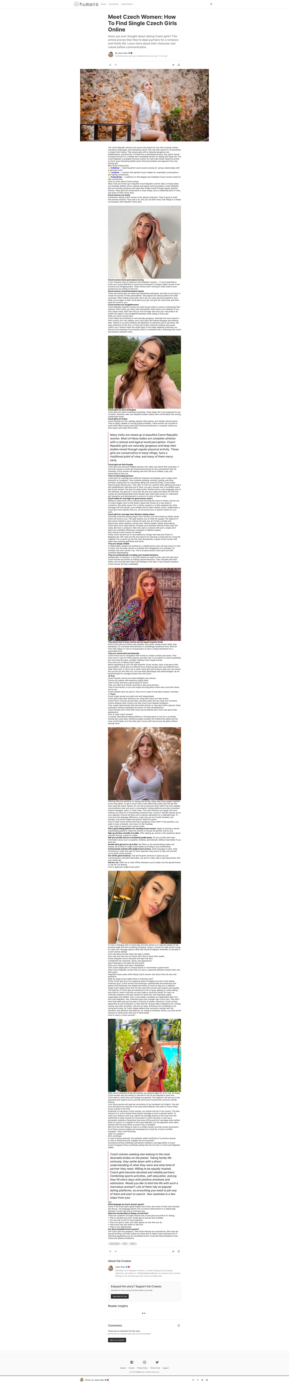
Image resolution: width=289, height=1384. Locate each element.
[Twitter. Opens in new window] (157, 1362)
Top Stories (113, 4)
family (133, 1244)
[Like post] (115, 65)
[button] (173, 65)
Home (103, 4)
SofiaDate (115, 168)
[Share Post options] (173, 65)
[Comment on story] (110, 65)
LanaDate (115, 172)
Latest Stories (127, 4)
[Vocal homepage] (76, 4)
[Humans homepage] (89, 4)
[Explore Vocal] (211, 4)
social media (114, 1244)
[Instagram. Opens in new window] (144, 1362)
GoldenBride (116, 177)
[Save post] (178, 65)
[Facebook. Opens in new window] (132, 1362)
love (124, 1244)
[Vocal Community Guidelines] (178, 1325)
